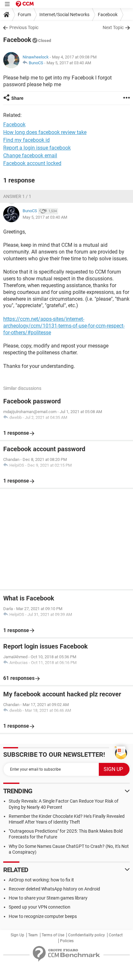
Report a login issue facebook (37, 148)
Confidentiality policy (86, 935)
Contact (116, 935)
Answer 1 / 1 (17, 196)
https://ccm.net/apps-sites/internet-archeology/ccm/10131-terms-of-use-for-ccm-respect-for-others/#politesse (64, 326)
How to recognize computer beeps (43, 916)
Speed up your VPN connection (39, 907)
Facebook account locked (32, 163)
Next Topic (113, 27)
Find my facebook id (26, 140)
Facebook (108, 14)
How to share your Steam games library (48, 897)
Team (33, 935)
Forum (24, 14)
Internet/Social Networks (64, 14)
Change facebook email (30, 155)
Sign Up (17, 935)
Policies (67, 941)
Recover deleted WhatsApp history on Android (54, 888)
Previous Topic (23, 27)
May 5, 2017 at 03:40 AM (68, 62)
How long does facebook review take (45, 132)
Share (17, 98)
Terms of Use (53, 935)
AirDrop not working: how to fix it (41, 879)
